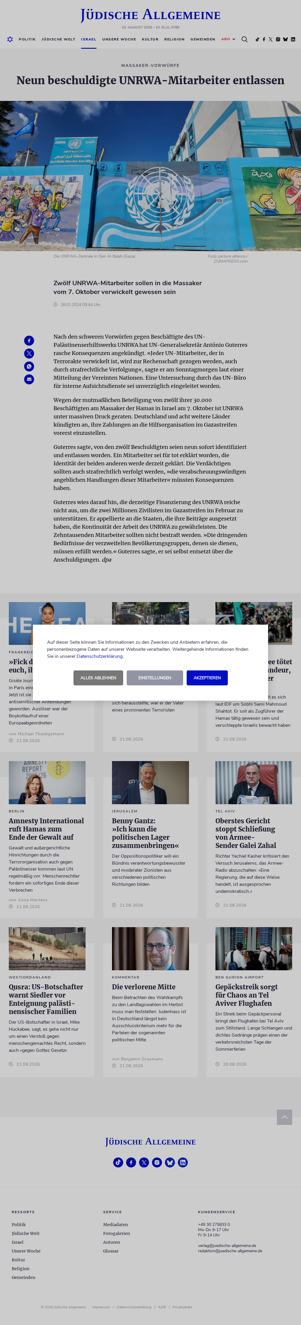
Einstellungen (154, 678)
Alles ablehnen (98, 678)
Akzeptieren (207, 678)
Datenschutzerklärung (100, 656)
